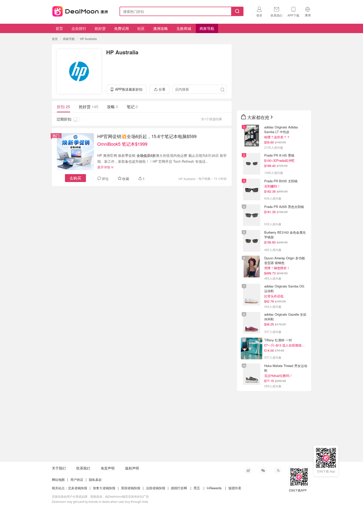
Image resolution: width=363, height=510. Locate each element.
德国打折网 (179, 488)
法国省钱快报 (155, 488)
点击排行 (78, 28)
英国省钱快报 (130, 488)
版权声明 (132, 468)
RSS (278, 470)
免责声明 (108, 468)
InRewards (214, 488)
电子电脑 (204, 178)
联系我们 (83, 468)
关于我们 (59, 468)
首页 (59, 28)
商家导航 (207, 28)
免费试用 (121, 28)
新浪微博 (248, 470)
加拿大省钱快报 (104, 488)
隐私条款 (95, 479)
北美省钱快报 (77, 488)
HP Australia (88, 39)
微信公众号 (263, 470)
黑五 (197, 488)
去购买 (75, 178)
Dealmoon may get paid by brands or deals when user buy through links (100, 501)
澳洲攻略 (160, 28)
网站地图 (58, 479)
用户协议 (76, 479)
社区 (141, 28)
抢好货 (100, 28)
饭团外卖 (234, 488)
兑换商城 (183, 28)
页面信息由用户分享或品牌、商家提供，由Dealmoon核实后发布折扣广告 (100, 496)
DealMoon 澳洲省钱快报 (80, 10)
